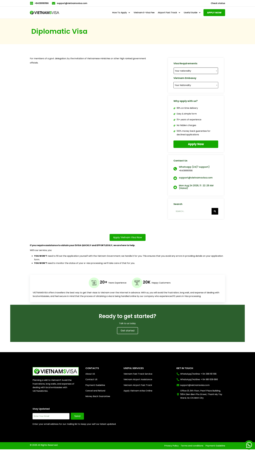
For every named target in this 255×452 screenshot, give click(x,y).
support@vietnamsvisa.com (196, 177)
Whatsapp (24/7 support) (194, 167)
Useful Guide (190, 12)
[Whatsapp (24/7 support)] (175, 168)
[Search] (215, 211)
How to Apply (119, 12)
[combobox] (196, 71)
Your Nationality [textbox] (183, 85)
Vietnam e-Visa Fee (144, 12)
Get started (127, 330)
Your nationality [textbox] (183, 70)
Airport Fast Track (167, 12)
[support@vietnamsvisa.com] (175, 178)
